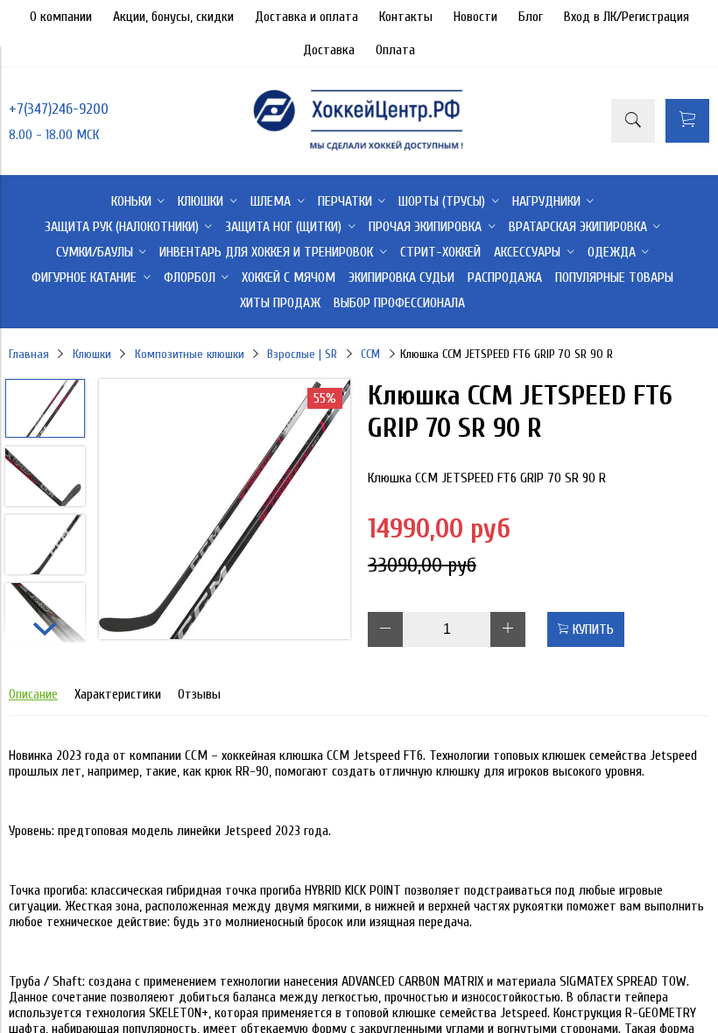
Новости (475, 17)
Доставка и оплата (306, 17)
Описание (33, 694)
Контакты (406, 17)
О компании (61, 17)
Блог (530, 17)
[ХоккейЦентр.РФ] (358, 150)
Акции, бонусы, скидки (173, 17)
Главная (29, 354)
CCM (370, 354)
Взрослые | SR (302, 354)
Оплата (395, 50)
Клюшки (92, 354)
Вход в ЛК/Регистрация (626, 17)
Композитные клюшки (189, 354)
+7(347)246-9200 (59, 109)
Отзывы (199, 694)
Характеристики (117, 694)
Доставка (329, 50)
